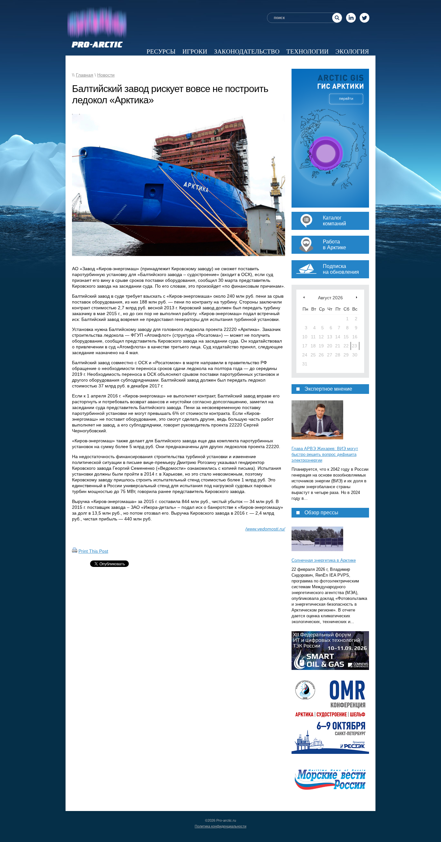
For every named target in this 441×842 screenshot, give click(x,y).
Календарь (324, 62)
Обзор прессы (171, 62)
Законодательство (247, 51)
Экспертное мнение (236, 62)
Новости (126, 62)
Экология (352, 51)
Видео (288, 62)
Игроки (194, 51)
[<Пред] (304, 297)
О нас (359, 62)
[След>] (357, 297)
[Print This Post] (74, 551)
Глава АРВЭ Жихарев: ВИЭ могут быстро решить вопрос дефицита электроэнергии (325, 454)
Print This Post (93, 551)
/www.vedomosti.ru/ (265, 528)
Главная (84, 74)
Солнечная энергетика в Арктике (324, 560)
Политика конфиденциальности (220, 826)
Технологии (307, 51)
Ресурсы (161, 51)
